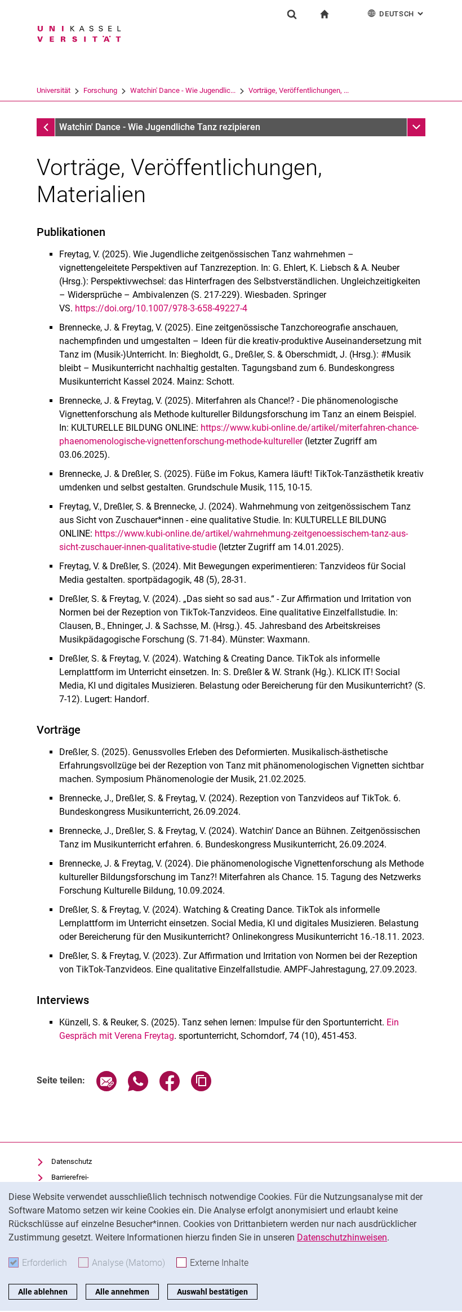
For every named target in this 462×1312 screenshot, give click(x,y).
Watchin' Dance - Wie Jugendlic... (183, 90)
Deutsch (402, 14)
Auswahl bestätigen (212, 1291)
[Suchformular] (291, 14)
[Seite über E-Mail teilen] (106, 1088)
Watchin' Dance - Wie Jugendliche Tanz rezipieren (159, 127)
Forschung (100, 90)
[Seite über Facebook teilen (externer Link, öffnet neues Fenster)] (169, 1088)
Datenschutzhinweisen (342, 1237)
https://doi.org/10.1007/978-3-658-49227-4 (161, 308)
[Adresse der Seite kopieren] (201, 1088)
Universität (53, 90)
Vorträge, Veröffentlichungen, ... (298, 90)
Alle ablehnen (43, 1291)
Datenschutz (71, 1161)
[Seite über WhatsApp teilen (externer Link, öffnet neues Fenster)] (138, 1088)
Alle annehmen (122, 1291)
